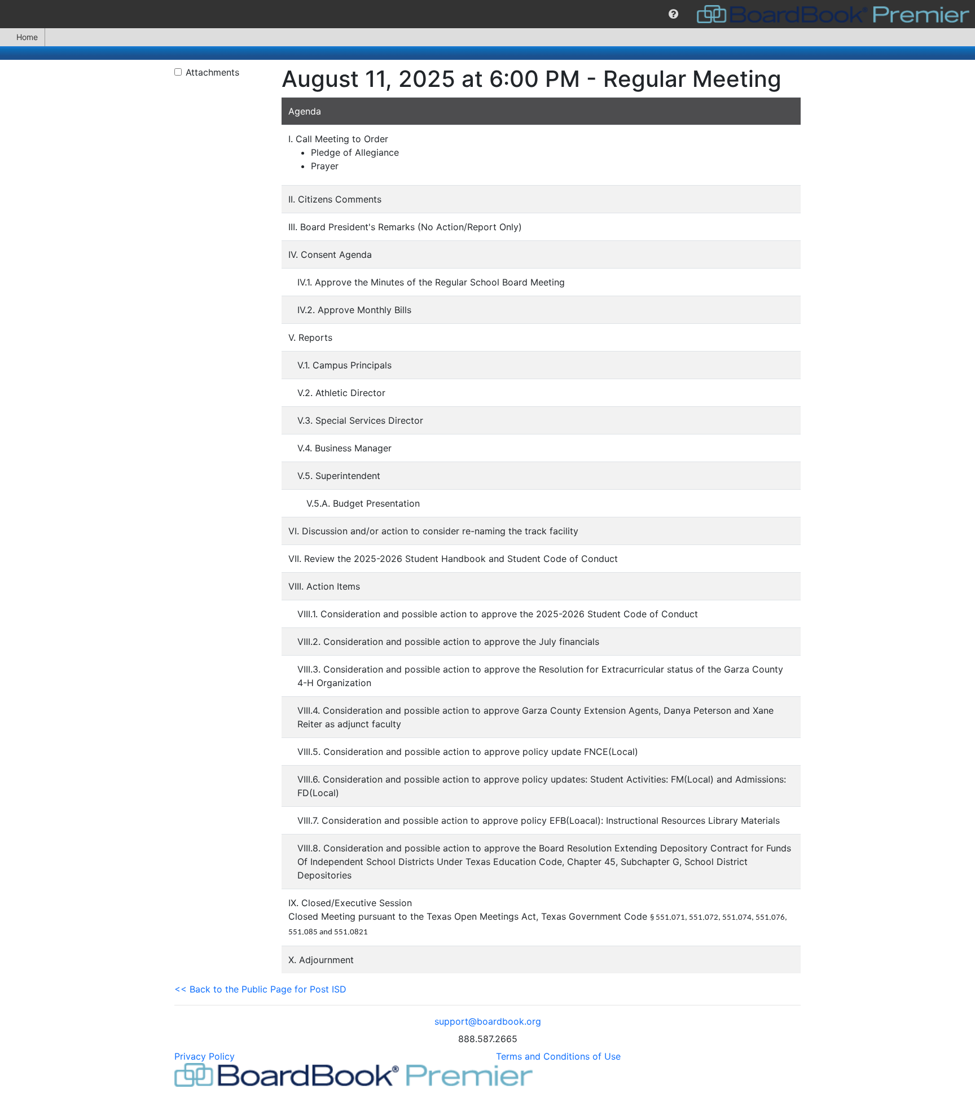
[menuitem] (673, 14)
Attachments (212, 72)
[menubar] (487, 14)
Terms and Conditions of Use (558, 1056)
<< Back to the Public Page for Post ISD (260, 989)
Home (27, 37)
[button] (673, 14)
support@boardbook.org (487, 1021)
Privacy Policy (204, 1056)
